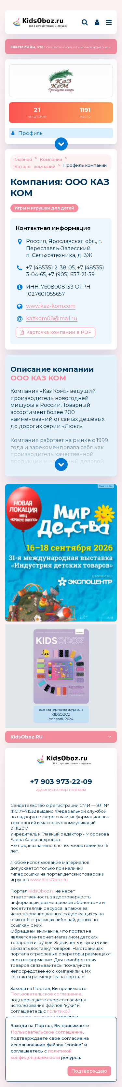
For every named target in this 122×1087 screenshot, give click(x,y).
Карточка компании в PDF (58, 332)
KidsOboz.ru (41, 891)
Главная (23, 159)
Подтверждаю (89, 1071)
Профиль (30, 133)
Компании (51, 159)
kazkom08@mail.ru (51, 318)
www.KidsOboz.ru (49, 879)
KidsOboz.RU (26, 737)
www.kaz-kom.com (50, 306)
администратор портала (61, 789)
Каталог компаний (34, 166)
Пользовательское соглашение (45, 993)
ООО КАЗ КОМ (38, 378)
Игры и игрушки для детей (44, 208)
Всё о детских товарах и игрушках (46, 25)
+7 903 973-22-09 (61, 782)
